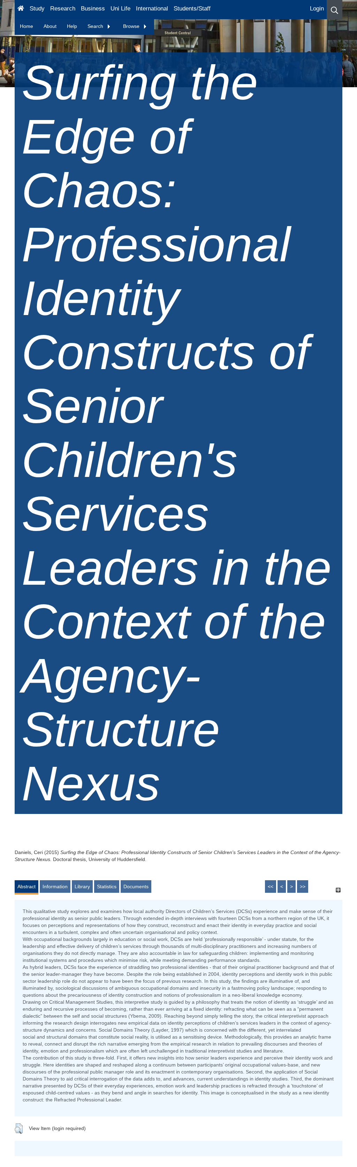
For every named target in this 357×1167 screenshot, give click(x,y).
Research (62, 8)
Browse (132, 26)
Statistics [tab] (106, 886)
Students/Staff (192, 8)
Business (93, 8)
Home (26, 26)
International (152, 8)
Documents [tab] (136, 886)
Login (317, 8)
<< (270, 886)
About (50, 26)
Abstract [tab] (26, 886)
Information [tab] (55, 886)
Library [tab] (82, 886)
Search (96, 26)
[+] (338, 889)
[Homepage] (21, 9)
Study (37, 8)
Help (72, 26)
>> (302, 886)
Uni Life (120, 8)
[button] (334, 9)
